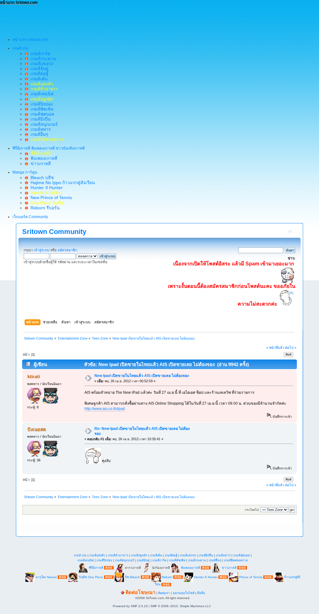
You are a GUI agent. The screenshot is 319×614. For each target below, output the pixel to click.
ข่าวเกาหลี (39, 163)
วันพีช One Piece (91, 576)
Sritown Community (54, 232)
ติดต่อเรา (164, 593)
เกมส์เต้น (38, 78)
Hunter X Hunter (45, 187)
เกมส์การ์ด (39, 53)
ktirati (33, 376)
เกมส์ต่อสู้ (38, 73)
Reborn (167, 576)
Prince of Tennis (250, 576)
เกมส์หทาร (39, 129)
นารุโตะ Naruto (46, 576)
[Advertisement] (113, 19)
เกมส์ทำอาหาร (118, 555)
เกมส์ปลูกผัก (139, 555)
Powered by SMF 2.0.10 (130, 606)
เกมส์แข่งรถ (40, 63)
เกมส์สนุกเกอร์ (43, 124)
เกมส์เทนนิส (41, 93)
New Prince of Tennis (50, 197)
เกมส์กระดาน (42, 58)
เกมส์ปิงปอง (40, 104)
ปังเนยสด (36, 429)
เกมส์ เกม (80, 555)
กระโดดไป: (252, 510)
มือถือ (201, 593)
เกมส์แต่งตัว (97, 555)
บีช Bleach (132, 576)
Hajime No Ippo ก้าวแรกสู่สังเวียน (61, 182)
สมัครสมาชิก (67, 250)
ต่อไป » (290, 348)
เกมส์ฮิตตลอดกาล (236, 560)
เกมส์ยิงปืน (39, 119)
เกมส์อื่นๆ (38, 134)
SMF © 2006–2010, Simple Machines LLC (180, 606)
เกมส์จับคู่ (38, 68)
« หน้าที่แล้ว (275, 348)
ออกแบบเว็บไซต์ (183, 593)
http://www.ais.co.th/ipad (104, 409)
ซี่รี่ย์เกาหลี (96, 567)
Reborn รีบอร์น (44, 207)
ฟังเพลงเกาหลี (42, 158)
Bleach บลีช (41, 177)
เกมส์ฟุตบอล (41, 114)
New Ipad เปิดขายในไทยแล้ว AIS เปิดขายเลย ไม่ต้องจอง (141, 376)
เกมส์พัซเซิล (41, 109)
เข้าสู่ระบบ (42, 250)
